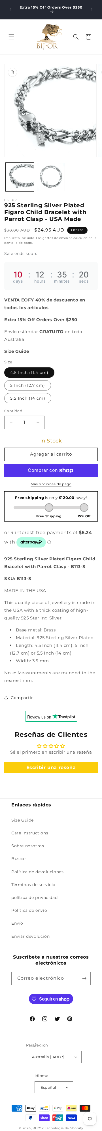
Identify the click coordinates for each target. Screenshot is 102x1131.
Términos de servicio (33, 884)
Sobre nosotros (27, 845)
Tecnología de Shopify (64, 1128)
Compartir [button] (22, 697)
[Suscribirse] (84, 978)
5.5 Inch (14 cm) (27, 398)
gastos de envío (55, 238)
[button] (11, 37)
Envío (17, 923)
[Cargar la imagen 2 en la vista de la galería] (51, 177)
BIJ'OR (38, 1128)
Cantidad (13, 410)
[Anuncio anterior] (10, 9)
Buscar (18, 858)
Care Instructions (29, 833)
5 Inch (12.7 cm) (27, 385)
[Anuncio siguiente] (91, 9)
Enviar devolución (30, 936)
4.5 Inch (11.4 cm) (29, 372)
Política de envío (29, 910)
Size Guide (22, 820)
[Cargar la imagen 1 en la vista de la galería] (20, 177)
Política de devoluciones (37, 871)
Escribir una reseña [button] (51, 767)
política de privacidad (34, 897)
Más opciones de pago (51, 484)
